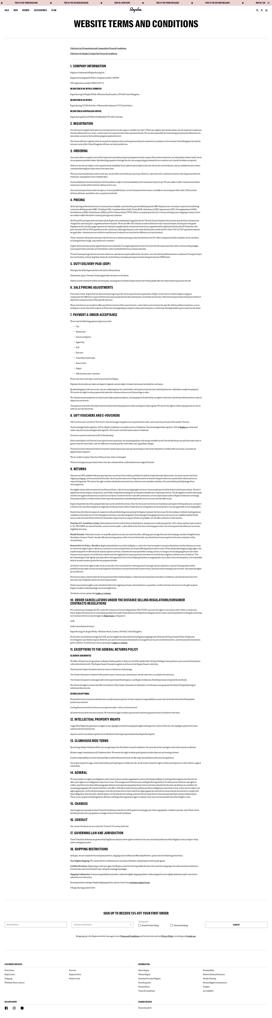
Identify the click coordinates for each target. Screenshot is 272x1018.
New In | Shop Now (122, 3)
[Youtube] (22, 1008)
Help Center (109, 616)
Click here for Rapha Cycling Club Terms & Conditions (93, 53)
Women (25, 10)
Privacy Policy (167, 936)
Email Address (12, 925)
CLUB (53, 10)
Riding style (143, 922)
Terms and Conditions (129, 936)
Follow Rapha (11, 1002)
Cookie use (191, 936)
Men (16, 10)
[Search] (257, 10)
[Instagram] (14, 1008)
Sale (7, 10)
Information (144, 964)
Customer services (13, 964)
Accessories (40, 10)
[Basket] (265, 10)
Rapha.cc (184, 427)
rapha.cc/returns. (103, 593)
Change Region (145, 1002)
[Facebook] (6, 1008)
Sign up (236, 925)
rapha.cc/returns (119, 643)
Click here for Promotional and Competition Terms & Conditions (98, 48)
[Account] (262, 10)
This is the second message (76, 3)
